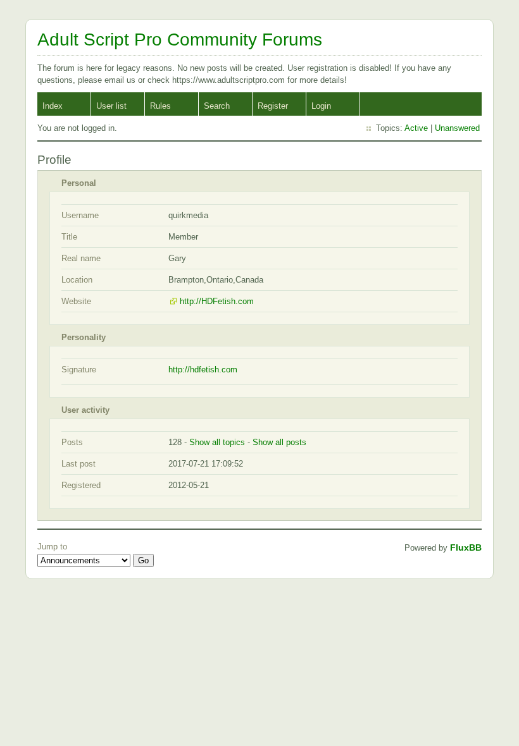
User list (111, 106)
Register (273, 106)
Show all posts (279, 442)
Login (321, 106)
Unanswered (457, 128)
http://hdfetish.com (202, 369)
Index (52, 106)
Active (416, 128)
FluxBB (466, 547)
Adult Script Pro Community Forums (179, 39)
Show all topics (217, 442)
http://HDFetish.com (217, 301)
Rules (160, 106)
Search (217, 106)
